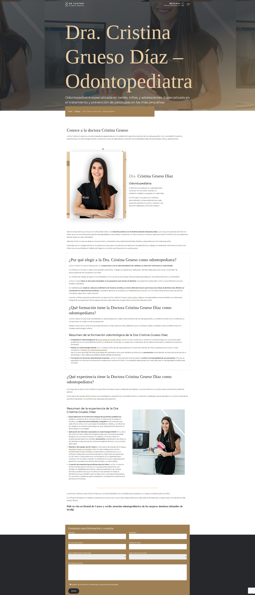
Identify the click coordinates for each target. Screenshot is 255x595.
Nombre (71, 533)
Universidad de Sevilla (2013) (109, 340)
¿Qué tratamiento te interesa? (79, 553)
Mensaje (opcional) (75, 563)
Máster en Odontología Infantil (94, 350)
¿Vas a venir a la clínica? (138, 553)
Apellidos (132, 533)
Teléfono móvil (135, 543)
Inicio (70, 111)
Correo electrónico (75, 543)
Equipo (77, 111)
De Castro (133, 297)
